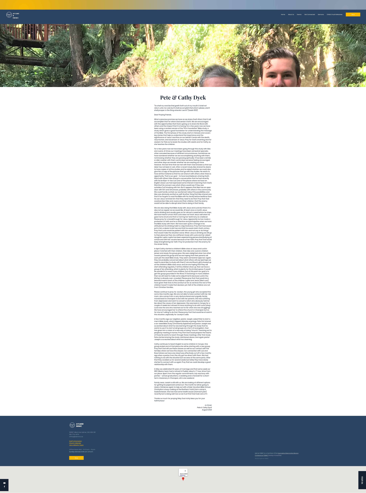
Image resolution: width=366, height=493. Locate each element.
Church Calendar (75, 443)
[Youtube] (4, 483)
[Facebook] (4, 486)
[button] (362, 480)
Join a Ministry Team (76, 445)
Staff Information (75, 441)
